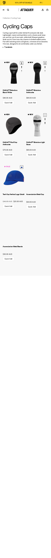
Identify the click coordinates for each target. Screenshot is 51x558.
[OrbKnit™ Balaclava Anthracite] (21, 66)
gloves (26, 41)
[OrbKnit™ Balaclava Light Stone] (21, 70)
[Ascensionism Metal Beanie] (14, 230)
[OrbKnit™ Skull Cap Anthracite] (14, 126)
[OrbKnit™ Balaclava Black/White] (14, 74)
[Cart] (48, 10)
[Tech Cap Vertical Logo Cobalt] (14, 178)
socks (18, 41)
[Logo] (25, 9)
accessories (43, 41)
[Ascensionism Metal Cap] (37, 178)
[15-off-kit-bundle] (19, 3)
